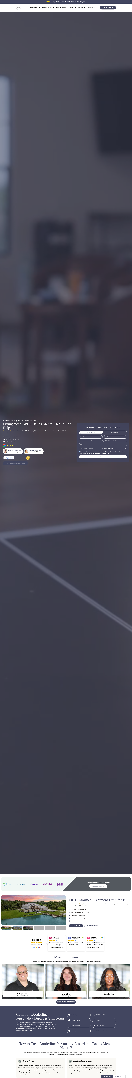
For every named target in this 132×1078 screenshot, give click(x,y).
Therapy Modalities (47, 7)
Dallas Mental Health (8, 431)
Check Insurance (91, 432)
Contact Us (90, 7)
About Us (71, 7)
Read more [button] (51, 949)
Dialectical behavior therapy (76, 904)
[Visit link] (13, 451)
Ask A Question (114, 432)
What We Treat (34, 7)
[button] (2, 910)
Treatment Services (61, 7)
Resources (80, 7)
